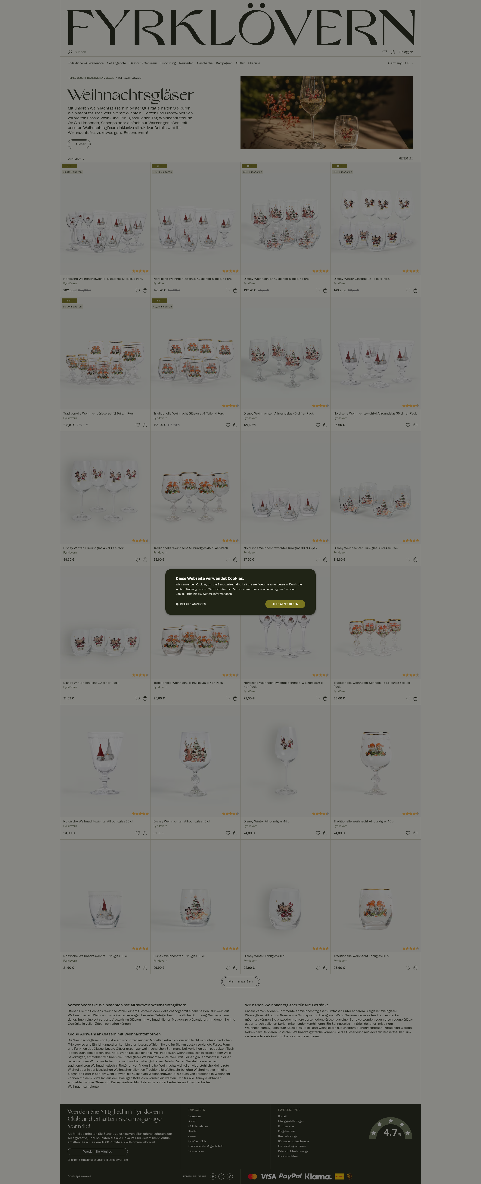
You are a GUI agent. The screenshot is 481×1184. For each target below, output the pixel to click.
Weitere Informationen (217, 594)
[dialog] (240, 592)
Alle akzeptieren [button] (285, 604)
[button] (191, 604)
